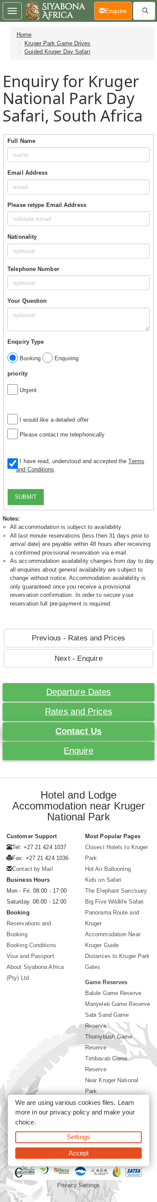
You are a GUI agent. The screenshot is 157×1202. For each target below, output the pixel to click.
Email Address (27, 172)
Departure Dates (78, 692)
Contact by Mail (32, 869)
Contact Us (78, 731)
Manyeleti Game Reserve (117, 1004)
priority (17, 373)
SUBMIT (26, 497)
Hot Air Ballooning (108, 869)
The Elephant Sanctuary (116, 890)
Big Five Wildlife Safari (114, 901)
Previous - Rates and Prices (78, 638)
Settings (78, 1137)
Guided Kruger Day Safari (57, 51)
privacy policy (69, 1112)
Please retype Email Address (46, 205)
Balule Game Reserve (113, 993)
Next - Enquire (78, 658)
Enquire (79, 750)
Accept (78, 1152)
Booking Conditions (31, 945)
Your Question (27, 301)
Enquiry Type (25, 342)
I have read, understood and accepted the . (80, 465)
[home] (54, 11)
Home (24, 34)
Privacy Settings (78, 1185)
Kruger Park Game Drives (57, 43)
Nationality (22, 237)
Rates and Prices (78, 711)
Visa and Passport (30, 956)
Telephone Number (33, 269)
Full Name (21, 141)
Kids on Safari (103, 880)
